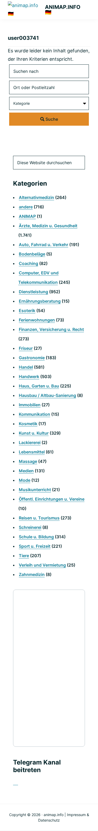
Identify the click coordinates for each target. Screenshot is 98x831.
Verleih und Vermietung (42, 565)
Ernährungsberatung (40, 301)
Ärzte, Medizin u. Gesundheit (48, 225)
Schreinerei (30, 527)
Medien (26, 470)
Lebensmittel (32, 452)
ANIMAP (27, 216)
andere (26, 206)
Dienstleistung (33, 291)
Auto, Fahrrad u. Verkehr (43, 244)
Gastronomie (32, 357)
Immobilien (30, 404)
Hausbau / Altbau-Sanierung (47, 395)
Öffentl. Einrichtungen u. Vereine (51, 499)
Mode (24, 480)
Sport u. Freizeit (34, 546)
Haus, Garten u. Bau (39, 386)
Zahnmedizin (32, 574)
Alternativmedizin (36, 197)
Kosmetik (28, 423)
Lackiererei (30, 442)
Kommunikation (34, 414)
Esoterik (27, 310)
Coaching (28, 263)
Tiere (24, 555)
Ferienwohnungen (37, 320)
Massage (28, 461)
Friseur (26, 348)
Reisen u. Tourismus (39, 517)
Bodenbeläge (32, 254)
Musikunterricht (35, 489)
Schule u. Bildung (36, 536)
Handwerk (29, 376)
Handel (26, 367)
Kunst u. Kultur (34, 433)
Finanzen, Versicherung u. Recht (51, 329)
